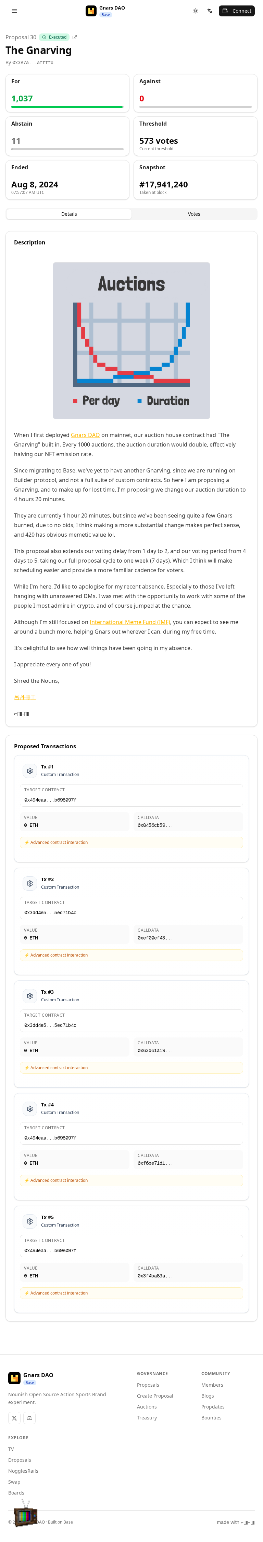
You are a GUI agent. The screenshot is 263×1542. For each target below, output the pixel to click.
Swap (14, 1482)
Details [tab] (69, 214)
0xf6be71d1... (155, 1163)
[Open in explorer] (74, 37)
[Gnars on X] (14, 1418)
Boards (16, 1492)
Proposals (148, 1385)
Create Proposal (155, 1395)
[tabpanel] (131, 776)
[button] (26, 1516)
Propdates (213, 1406)
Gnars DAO (85, 435)
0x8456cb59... (155, 825)
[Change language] (210, 11)
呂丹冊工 (25, 697)
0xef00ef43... (155, 938)
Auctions (147, 1406)
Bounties (211, 1417)
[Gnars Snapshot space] (29, 1418)
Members (212, 1385)
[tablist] (131, 214)
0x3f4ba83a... (155, 1276)
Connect (242, 11)
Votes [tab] (194, 214)
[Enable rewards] (240, 1519)
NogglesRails (23, 1471)
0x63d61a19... (155, 1050)
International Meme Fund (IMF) (130, 622)
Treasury (147, 1417)
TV (11, 1449)
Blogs (207, 1395)
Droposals (19, 1460)
